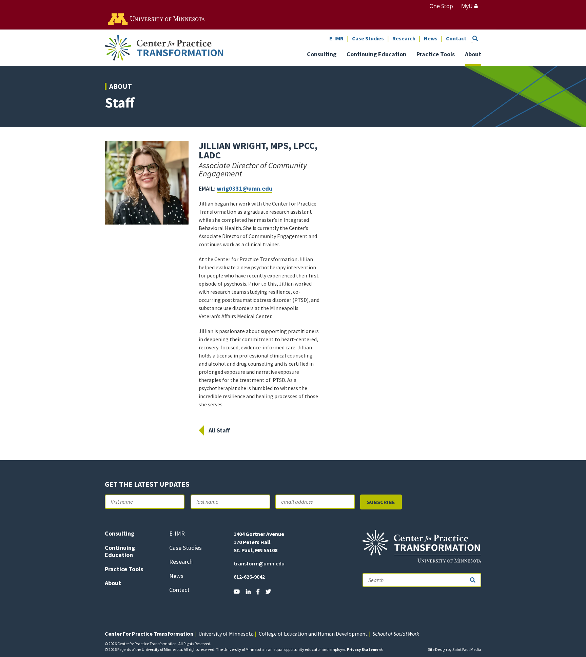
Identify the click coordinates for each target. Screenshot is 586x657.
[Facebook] (258, 591)
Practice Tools (435, 54)
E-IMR (336, 39)
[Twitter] (268, 591)
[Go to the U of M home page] (157, 18)
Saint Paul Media (466, 649)
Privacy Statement (365, 649)
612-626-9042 (249, 576)
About (473, 54)
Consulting (321, 54)
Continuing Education (376, 54)
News (430, 39)
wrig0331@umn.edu (244, 188)
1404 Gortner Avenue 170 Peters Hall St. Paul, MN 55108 (259, 542)
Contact (456, 39)
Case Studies (368, 39)
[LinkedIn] (248, 591)
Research (403, 39)
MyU (467, 6)
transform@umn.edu (259, 563)
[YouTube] (237, 591)
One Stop (441, 6)
